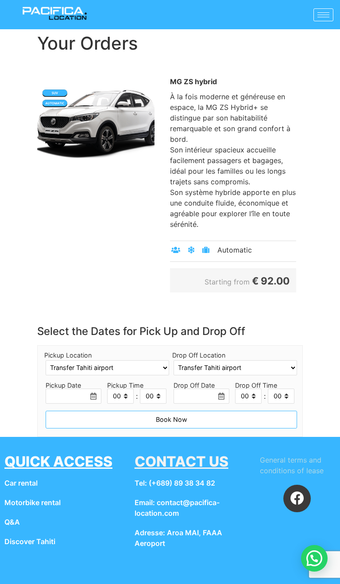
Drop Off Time (256, 385)
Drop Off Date (194, 385)
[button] (314, 558)
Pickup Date (63, 385)
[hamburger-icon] (323, 14)
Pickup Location (68, 355)
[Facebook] (297, 498)
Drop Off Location (198, 355)
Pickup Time (125, 385)
